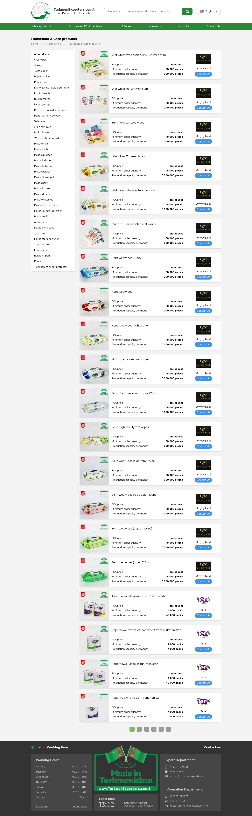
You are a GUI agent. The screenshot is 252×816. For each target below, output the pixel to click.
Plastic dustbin (42, 194)
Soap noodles (42, 244)
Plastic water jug (43, 199)
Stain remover (42, 127)
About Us (183, 26)
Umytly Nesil (203, 68)
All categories (40, 26)
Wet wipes (40, 59)
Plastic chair (41, 143)
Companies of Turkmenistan (85, 26)
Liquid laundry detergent (49, 211)
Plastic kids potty (44, 160)
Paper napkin (42, 76)
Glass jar (38, 65)
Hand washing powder (47, 115)
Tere (203, 610)
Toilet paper (41, 71)
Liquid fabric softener (46, 239)
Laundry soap (42, 104)
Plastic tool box (43, 216)
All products (41, 54)
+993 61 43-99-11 (179, 796)
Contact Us (213, 26)
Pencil (37, 261)
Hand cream (41, 250)
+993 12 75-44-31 (179, 801)
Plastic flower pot (44, 177)
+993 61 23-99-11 (179, 767)
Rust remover (42, 99)
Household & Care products (84, 44)
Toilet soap (40, 121)
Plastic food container (46, 205)
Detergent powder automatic (51, 110)
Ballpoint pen (42, 255)
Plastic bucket (42, 188)
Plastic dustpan (43, 155)
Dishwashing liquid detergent (51, 87)
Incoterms (155, 26)
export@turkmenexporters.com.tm (190, 776)
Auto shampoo (42, 222)
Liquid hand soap (44, 227)
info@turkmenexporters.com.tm (189, 805)
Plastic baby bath (44, 166)
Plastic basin (41, 183)
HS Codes (125, 26)
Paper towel (41, 82)
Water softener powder (47, 138)
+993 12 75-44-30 (179, 771)
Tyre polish (40, 233)
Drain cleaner (42, 132)
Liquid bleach (42, 93)
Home (34, 44)
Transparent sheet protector (50, 267)
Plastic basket (42, 171)
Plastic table (41, 149)
